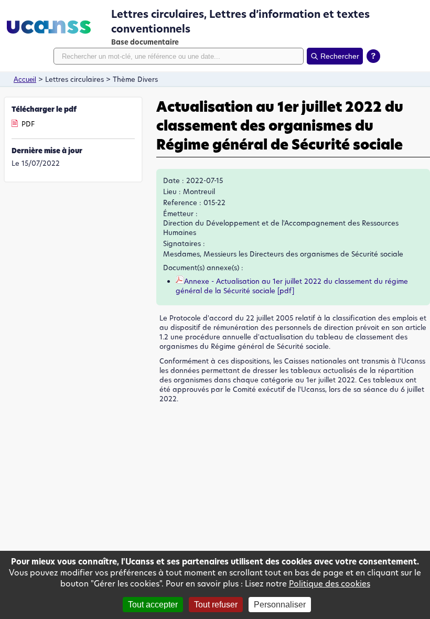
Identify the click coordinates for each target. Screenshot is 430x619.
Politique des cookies (329, 583)
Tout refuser (216, 604)
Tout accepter (153, 604)
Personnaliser (280, 604)
